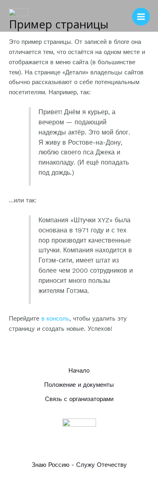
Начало (79, 370)
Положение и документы (79, 384)
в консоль (55, 318)
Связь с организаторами (79, 399)
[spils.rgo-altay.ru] (18, 17)
